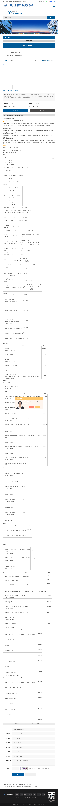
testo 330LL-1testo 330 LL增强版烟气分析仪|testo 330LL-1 (20, 784)
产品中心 (42, 60)
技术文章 (30, 795)
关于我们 (43, 795)
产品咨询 (15, 110)
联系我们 (42, 110)
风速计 (53, 60)
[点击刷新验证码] (24, 768)
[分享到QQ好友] (54, 1)
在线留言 (34, 795)
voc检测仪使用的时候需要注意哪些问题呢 (14, 52)
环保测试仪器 (48, 60)
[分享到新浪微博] (49, 1)
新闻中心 (25, 795)
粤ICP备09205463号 (42, 804)
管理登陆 (17, 797)
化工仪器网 (27, 797)
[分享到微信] (46, 1)
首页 (38, 60)
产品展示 (21, 795)
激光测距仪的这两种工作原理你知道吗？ (14, 50)
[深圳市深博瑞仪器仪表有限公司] (18, 6)
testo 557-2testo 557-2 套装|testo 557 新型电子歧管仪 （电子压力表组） (23, 786)
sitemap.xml (33, 797)
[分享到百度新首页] (51, 1)
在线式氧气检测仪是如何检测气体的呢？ (14, 55)
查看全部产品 (29, 40)
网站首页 (17, 795)
